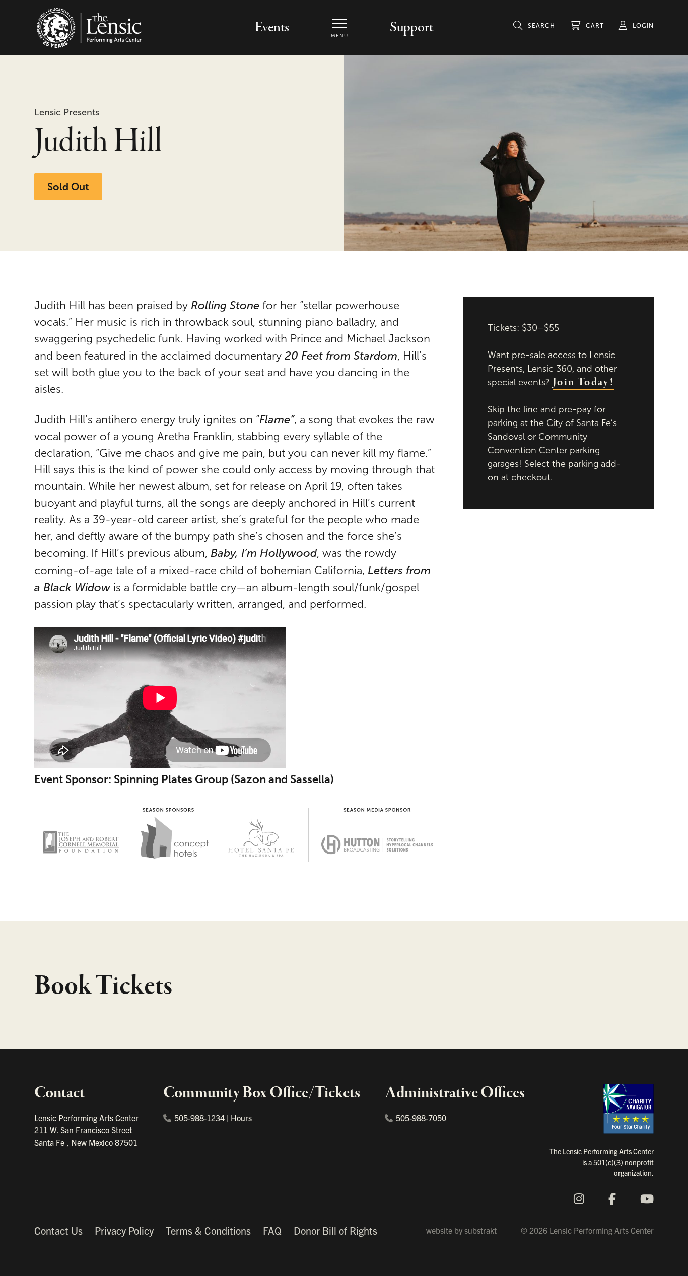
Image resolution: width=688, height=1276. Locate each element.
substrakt (480, 1230)
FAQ (272, 1230)
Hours (241, 1118)
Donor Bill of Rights (335, 1230)
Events (272, 27)
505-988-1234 (199, 1118)
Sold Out (68, 186)
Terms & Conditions (208, 1230)
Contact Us (58, 1230)
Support (411, 27)
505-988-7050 (421, 1118)
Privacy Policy (124, 1230)
